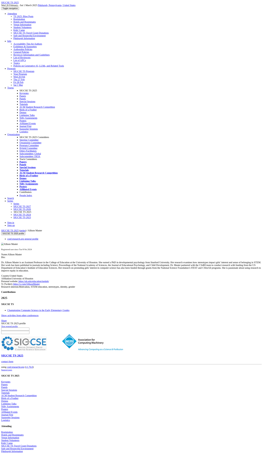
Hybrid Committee (28, 148)
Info (9, 41)
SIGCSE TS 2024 (22, 214)
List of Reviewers (21, 57)
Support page (6, 370)
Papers (22, 96)
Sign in (10, 222)
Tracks (10, 87)
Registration (19, 19)
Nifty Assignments (28, 118)
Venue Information (22, 24)
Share (4, 320)
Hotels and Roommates (24, 22)
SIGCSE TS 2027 (22, 206)
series (22, 230)
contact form (7, 361)
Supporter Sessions (28, 129)
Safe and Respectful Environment (29, 35)
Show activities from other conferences (20, 315)
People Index (25, 195)
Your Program (20, 74)
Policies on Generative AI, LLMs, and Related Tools (38, 66)
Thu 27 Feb (19, 79)
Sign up (11, 225)
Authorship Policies (22, 49)
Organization (13, 134)
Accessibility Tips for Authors (27, 44)
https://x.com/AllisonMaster (26, 284)
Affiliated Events (27, 123)
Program (11, 68)
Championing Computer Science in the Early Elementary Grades (38, 310)
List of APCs (19, 60)
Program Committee (29, 145)
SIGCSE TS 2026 (22, 209)
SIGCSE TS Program (23, 71)
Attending (12, 13)
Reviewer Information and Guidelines (31, 55)
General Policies (21, 52)
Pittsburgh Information (24, 38)
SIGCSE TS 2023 (22, 217)
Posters (22, 120)
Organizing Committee (30, 142)
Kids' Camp (19, 30)
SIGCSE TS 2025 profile (13, 233)
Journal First (25, 126)
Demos (22, 112)
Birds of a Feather (28, 109)
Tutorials (23, 104)
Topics (16, 63)
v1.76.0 (29, 367)
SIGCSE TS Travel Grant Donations (31, 33)
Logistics (23, 131)
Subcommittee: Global (30, 153)
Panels (22, 98)
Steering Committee (29, 140)
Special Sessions (27, 101)
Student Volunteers (22, 27)
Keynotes (24, 93)
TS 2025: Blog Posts (23, 16)
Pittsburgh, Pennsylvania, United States (56, 5)
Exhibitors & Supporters (25, 46)
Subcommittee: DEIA (29, 156)
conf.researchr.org (15, 367)
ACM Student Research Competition (37, 107)
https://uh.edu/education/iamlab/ (33, 281)
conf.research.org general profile (22, 239)
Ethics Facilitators (28, 151)
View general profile (9, 326)
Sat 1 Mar (18, 85)
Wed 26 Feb (19, 76)
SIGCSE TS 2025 (10, 230)
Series (16, 203)
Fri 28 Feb (18, 82)
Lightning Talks (27, 115)
